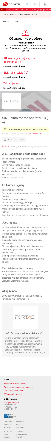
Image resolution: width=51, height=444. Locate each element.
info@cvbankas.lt (11, 402)
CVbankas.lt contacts (13, 394)
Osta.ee (7, 437)
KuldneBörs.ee (21, 434)
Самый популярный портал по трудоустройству (26, 10)
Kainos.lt (19, 424)
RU (37, 4)
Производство (19, 21)
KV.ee (6, 434)
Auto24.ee (8, 431)
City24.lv (19, 437)
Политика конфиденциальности (18, 387)
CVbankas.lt (8, 422)
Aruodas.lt (20, 422)
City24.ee (19, 431)
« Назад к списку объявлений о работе (20, 14)
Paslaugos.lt (21, 427)
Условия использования (15, 384)
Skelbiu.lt (7, 424)
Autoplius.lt (8, 427)
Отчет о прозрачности (14, 391)
